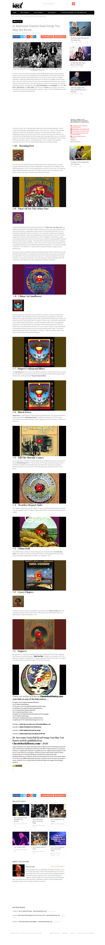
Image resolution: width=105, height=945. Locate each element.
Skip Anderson (37, 851)
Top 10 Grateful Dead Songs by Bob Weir (23, 710)
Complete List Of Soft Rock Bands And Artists (79, 126)
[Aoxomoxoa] (18, 311)
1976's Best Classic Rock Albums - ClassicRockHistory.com (35, 921)
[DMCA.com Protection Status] (17, 766)
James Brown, (20, 87)
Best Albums (38, 12)
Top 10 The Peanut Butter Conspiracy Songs (37, 821)
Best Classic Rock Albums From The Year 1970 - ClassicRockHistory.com (39, 915)
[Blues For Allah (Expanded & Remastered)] (18, 607)
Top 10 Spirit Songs (19, 847)
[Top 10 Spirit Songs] (20, 838)
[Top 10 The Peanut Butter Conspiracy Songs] (39, 811)
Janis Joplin (30, 87)
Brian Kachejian (17, 33)
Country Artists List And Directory (78, 137)
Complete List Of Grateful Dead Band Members (25, 702)
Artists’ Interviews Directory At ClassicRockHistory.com (35, 724)
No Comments (37, 33)
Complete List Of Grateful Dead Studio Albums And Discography (30, 714)
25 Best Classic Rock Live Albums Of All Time (32, 733)
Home (14, 12)
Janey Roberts (18, 849)
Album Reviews (75, 141)
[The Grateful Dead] (18, 161)
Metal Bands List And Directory (80, 129)
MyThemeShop (38, 933)
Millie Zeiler (36, 825)
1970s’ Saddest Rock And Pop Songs (29, 730)
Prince (47, 87)
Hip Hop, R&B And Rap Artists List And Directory (79, 133)
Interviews (52, 12)
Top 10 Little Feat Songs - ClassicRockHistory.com (32, 911)
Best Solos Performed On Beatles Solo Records (20, 819)
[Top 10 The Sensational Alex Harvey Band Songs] (57, 838)
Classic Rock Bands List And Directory (73, 12)
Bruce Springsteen (42, 85)
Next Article (59, 36)
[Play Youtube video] (39, 192)
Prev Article (47, 36)
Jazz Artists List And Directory (80, 131)
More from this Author (57, 866)
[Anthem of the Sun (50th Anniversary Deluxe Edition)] (18, 223)
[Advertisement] (39, 782)
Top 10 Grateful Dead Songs (20, 716)
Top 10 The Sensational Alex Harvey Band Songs (57, 848)
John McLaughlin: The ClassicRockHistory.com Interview (78, 90)
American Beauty (21, 463)
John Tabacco (18, 823)
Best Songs (25, 12)
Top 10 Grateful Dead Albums (20, 704)
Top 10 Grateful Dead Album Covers (22, 712)
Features (73, 140)
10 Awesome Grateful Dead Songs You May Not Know (27, 718)
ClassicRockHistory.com (51, 696)
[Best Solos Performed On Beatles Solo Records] (20, 810)
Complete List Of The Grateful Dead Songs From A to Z (27, 720)
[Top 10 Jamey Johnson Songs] (39, 838)
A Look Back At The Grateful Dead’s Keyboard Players (27, 708)
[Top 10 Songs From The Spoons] (57, 811)
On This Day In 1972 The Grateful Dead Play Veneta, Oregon (29, 706)
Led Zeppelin (53, 85)
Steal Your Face (38, 656)
